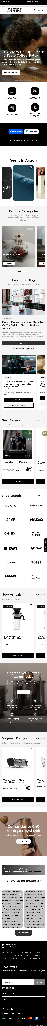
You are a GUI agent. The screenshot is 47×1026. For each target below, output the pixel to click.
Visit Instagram (23, 932)
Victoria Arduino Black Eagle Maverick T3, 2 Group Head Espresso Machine (13, 781)
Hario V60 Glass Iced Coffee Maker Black (13, 637)
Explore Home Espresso (19, 405)
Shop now (23, 692)
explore (9, 263)
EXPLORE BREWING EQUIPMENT (23, 349)
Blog (4, 999)
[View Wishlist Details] (39, 10)
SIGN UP (39, 982)
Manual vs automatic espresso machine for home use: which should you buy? (18, 384)
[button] (3, 10)
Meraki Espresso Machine (15, 462)
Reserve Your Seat (11, 72)
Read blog (23, 343)
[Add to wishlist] (31, 431)
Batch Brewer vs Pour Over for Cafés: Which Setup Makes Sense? (23, 325)
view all (40, 496)
